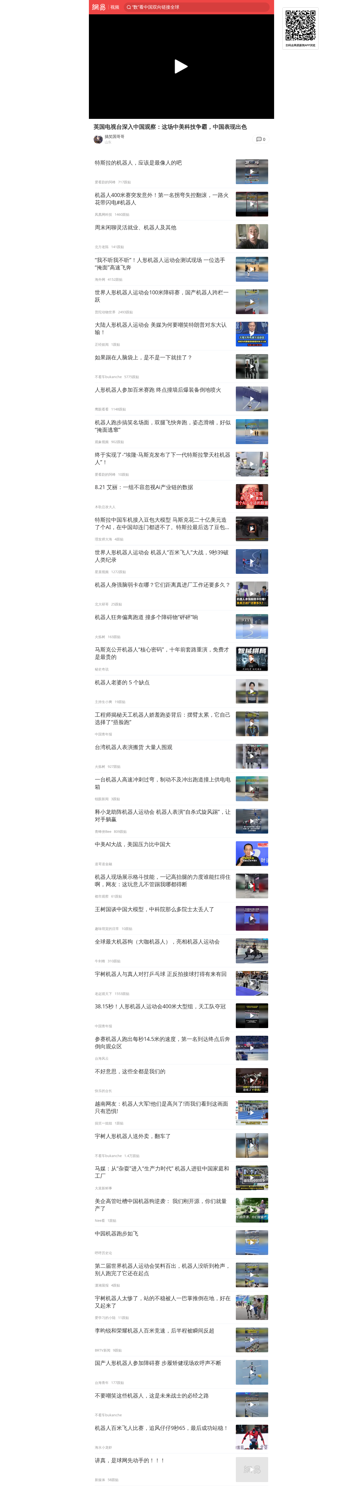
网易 (98, 7)
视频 (114, 7)
